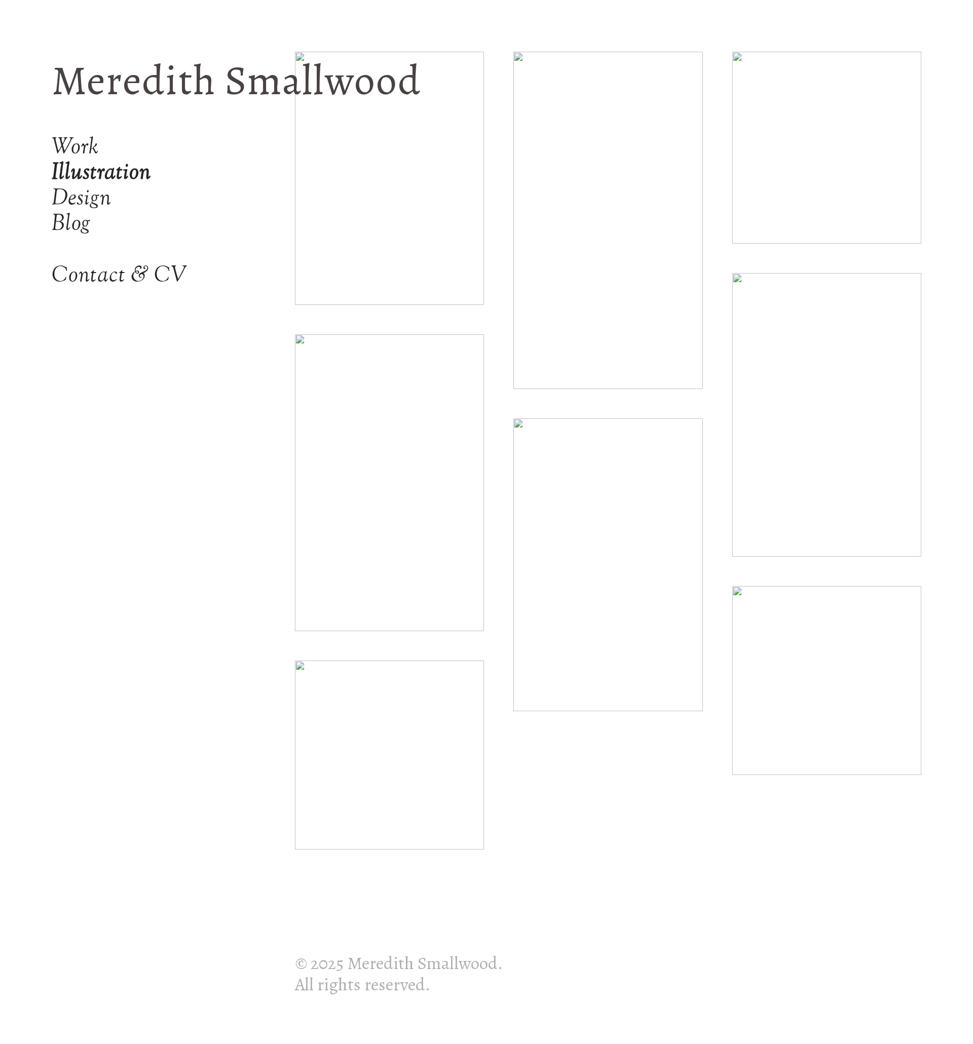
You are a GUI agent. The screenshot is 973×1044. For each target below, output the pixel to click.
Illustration (102, 173)
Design (81, 198)
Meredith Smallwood (236, 80)
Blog (71, 224)
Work (75, 147)
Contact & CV (120, 275)
